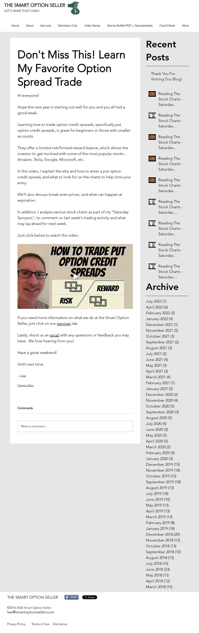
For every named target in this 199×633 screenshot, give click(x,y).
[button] (68, 25)
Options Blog (25, 385)
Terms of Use (41, 624)
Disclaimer (60, 624)
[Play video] (75, 276)
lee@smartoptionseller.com (30, 612)
